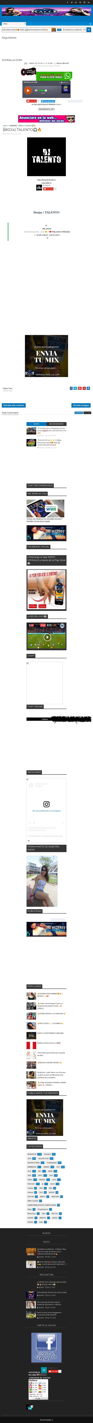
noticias (30, 1192)
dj (42, 1184)
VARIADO (46, 1167)
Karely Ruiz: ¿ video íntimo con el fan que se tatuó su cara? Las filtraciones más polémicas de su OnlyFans (51, 1075)
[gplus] (76, 2)
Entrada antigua (81, 405)
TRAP (41, 1188)
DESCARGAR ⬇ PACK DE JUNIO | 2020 (52, 1292)
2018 (29, 1158)
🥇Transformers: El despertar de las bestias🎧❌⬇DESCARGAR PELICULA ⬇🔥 (51, 430)
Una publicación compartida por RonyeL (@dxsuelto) (49, 836)
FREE (50, 1188)
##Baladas (66, 232)
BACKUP (51, 1192)
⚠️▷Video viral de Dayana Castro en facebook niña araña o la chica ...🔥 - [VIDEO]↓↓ (50, 1006)
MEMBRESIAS (32, 1167)
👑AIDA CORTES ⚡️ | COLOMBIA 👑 (50, 1023)
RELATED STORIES (34, 1163)
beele (41, 1222)
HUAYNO (30, 1218)
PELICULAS (31, 1184)
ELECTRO (31, 1197)
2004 (43, 1213)
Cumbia (30, 1188)
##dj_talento (56, 232)
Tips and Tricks (43, 1158)
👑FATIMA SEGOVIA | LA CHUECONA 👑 (51, 1013)
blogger (87, 413)
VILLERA (30, 1222)
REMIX (50, 1171)
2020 (29, 1175)
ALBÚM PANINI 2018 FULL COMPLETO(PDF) (42, 1205)
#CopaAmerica (43, 1209)
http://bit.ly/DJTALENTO (46, 180)
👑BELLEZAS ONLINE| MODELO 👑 (49, 1063)
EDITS (40, 1175)
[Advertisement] (46, 466)
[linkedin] (89, 2)
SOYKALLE (47, 1154)
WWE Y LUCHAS (33, 1201)
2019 (29, 1171)
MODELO (42, 1180)
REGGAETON (32, 1154)
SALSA (52, 1184)
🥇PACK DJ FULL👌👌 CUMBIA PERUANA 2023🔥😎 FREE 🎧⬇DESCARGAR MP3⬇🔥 (49, 442)
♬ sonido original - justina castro (46, 235)
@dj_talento (46, 229)
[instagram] (84, 2)
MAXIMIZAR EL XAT (46, 109)
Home (5, 125)
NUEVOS (36, 424)
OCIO (54, 1180)
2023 (41, 1192)
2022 (40, 29)
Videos (30, 1180)
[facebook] (67, 2)
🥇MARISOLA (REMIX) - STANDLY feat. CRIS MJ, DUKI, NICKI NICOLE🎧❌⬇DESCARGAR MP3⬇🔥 (51, 1251)
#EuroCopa (31, 1213)
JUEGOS (54, 1218)
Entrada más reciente (14, 405)
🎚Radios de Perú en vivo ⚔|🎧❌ (49, 1043)
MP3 (39, 1171)
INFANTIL (43, 1218)
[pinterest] (80, 2)
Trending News (52, 1163)
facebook (78, 413)
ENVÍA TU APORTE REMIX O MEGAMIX (50, 1033)
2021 (58, 1167)
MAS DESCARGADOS (56, 424)
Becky (29, 1209)
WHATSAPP (55, 1197)
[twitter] (72, 2)
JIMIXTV (42, 1197)
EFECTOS (55, 1213)
